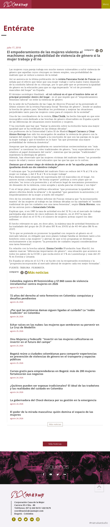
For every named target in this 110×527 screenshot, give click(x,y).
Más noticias (55, 424)
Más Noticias (55, 444)
